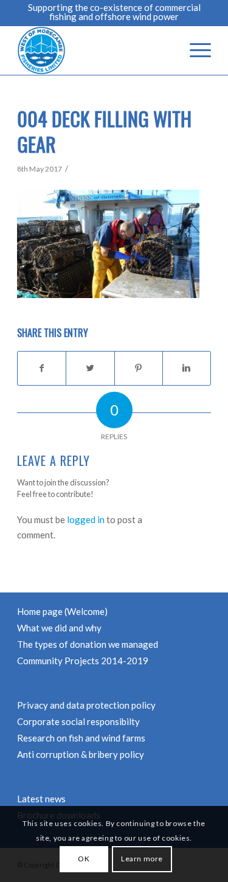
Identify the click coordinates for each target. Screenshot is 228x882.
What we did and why (59, 627)
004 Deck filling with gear (104, 131)
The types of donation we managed (87, 644)
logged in (86, 519)
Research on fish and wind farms (81, 737)
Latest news (41, 798)
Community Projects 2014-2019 (82, 660)
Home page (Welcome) (62, 611)
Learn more (142, 858)
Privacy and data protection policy (86, 705)
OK (83, 858)
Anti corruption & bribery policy (80, 754)
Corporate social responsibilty (78, 721)
